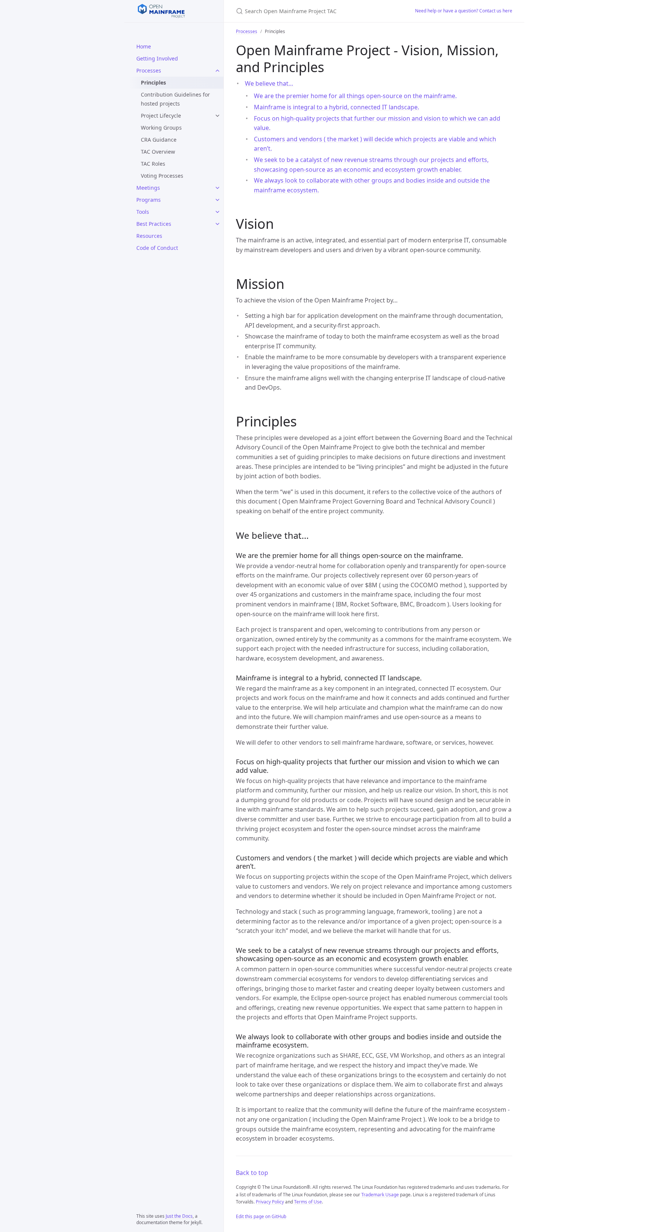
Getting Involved (157, 58)
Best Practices (153, 223)
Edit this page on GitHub (261, 1216)
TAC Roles (153, 163)
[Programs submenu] (217, 200)
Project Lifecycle (161, 115)
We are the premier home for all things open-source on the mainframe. (355, 96)
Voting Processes (162, 175)
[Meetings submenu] (217, 188)
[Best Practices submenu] (217, 224)
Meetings (148, 187)
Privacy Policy (270, 1202)
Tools (142, 211)
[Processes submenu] (217, 71)
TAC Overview (158, 151)
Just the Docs (179, 1216)
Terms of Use (308, 1202)
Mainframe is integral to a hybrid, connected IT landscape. (336, 107)
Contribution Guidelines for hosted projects (175, 99)
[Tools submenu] (217, 212)
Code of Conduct (157, 247)
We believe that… (269, 83)
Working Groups (161, 127)
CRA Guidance (159, 139)
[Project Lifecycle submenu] (217, 116)
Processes (148, 70)
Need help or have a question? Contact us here (463, 11)
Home (143, 46)
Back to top (252, 1173)
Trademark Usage (380, 1194)
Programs (148, 199)
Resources (149, 235)
